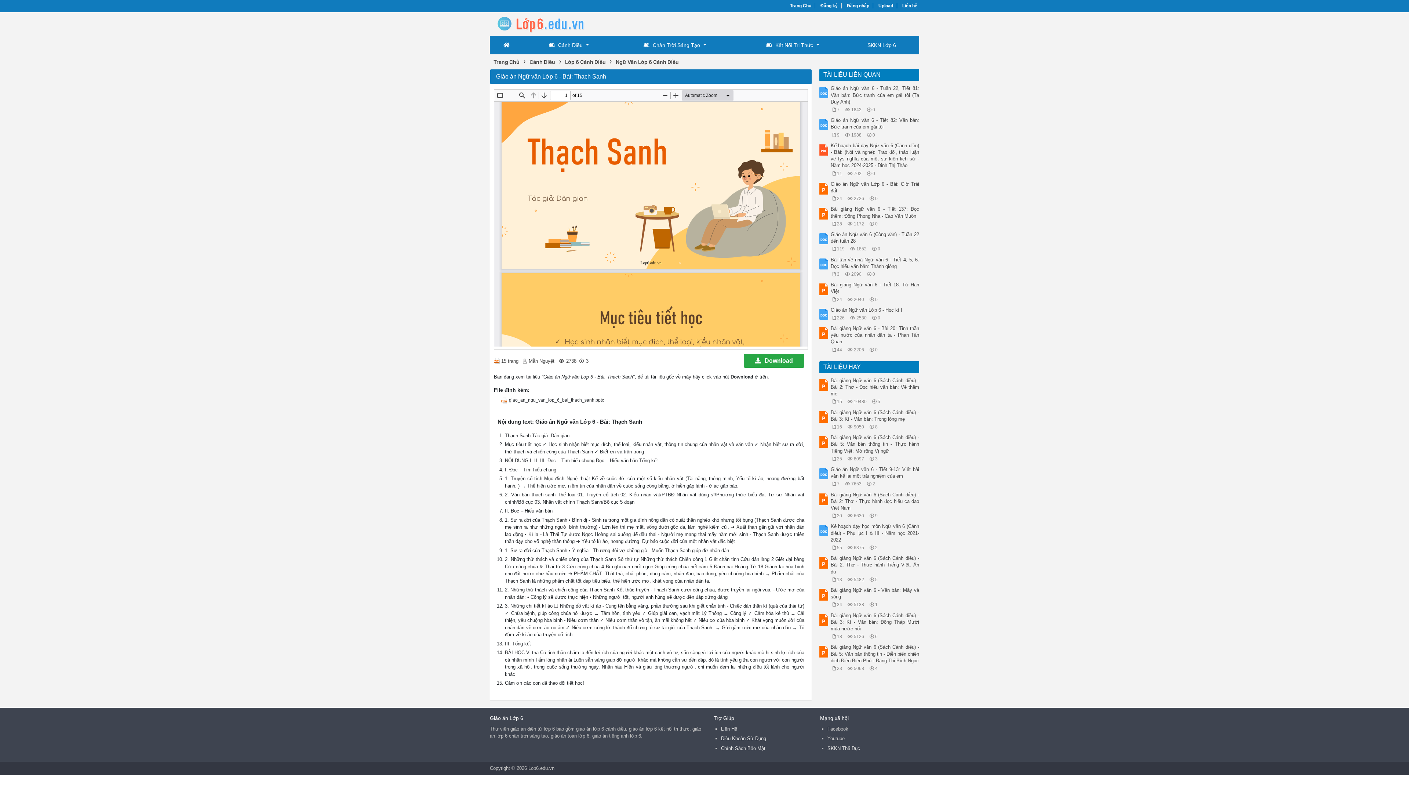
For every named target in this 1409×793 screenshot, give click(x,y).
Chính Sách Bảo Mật (743, 748)
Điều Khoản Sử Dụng (743, 738)
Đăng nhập (858, 5)
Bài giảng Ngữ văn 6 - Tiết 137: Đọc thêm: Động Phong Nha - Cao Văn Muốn (875, 212)
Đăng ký (829, 5)
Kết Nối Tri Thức (794, 45)
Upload (885, 5)
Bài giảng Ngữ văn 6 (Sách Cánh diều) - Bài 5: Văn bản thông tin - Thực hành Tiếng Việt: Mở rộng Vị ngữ (875, 444)
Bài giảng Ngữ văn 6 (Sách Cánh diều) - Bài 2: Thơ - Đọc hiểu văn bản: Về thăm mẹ (875, 387)
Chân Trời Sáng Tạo (676, 45)
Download (779, 361)
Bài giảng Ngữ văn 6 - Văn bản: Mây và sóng (875, 593)
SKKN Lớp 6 (881, 45)
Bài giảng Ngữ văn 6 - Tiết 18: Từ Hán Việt (875, 288)
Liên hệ (909, 5)
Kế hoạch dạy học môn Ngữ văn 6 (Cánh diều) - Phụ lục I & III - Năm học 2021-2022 (875, 533)
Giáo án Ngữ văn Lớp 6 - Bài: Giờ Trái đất (875, 187)
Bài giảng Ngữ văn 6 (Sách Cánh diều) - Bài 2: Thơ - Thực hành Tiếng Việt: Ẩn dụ (875, 564)
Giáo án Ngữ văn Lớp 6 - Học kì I (866, 310)
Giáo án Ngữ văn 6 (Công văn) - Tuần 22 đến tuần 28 (875, 238)
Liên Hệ (729, 729)
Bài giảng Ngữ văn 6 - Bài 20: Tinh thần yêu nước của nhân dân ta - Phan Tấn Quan (875, 335)
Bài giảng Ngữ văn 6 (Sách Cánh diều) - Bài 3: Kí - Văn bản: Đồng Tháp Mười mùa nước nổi (875, 622)
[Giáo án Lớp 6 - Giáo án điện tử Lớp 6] (548, 23)
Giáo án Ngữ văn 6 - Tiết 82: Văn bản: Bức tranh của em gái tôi (875, 123)
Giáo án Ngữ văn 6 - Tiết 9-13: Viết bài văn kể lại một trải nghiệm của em (875, 473)
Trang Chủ (800, 5)
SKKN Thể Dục (843, 748)
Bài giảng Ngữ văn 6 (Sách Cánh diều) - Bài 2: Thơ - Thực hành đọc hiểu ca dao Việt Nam (875, 501)
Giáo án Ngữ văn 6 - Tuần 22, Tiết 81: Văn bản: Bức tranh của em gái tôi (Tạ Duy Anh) (875, 95)
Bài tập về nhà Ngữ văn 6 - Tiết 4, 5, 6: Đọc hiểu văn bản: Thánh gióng (875, 263)
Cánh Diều (570, 45)
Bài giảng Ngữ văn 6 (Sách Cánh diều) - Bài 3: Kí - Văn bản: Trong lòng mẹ (875, 416)
